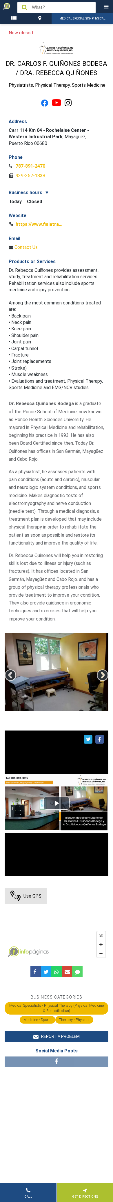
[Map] (57, 924)
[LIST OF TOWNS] (14, 18)
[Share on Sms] (77, 971)
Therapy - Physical (74, 1019)
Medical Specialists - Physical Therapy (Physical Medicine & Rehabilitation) (56, 1008)
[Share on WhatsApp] (56, 971)
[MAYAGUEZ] (40, 18)
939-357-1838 (29, 175)
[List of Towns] (14, 18)
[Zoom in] (101, 944)
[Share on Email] (67, 971)
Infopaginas (13, 952)
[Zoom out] (101, 953)
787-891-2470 (29, 166)
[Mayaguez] (40, 18)
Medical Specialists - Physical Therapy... (82, 20)
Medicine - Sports (37, 1019)
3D (101, 935)
